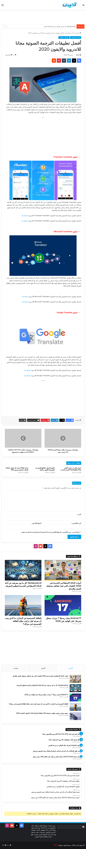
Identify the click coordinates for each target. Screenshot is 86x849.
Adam (78, 55)
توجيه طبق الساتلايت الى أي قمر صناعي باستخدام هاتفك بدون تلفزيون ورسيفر (57, 751)
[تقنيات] (69, 5)
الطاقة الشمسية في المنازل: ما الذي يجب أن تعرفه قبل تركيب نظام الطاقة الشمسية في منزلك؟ (23, 621)
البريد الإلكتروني (76, 523)
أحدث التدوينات (69, 33)
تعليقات (15, 668)
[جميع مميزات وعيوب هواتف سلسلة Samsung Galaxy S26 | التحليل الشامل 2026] (75, 716)
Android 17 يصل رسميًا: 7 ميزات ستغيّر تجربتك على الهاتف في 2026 (46, 695)
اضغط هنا (25, 216)
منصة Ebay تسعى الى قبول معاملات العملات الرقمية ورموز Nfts (16, 469)
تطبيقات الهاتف (64, 37)
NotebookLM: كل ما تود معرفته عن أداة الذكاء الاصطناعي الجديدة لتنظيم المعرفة (51, 26)
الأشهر (43, 668)
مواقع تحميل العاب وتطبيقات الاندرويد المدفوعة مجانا (65, 740)
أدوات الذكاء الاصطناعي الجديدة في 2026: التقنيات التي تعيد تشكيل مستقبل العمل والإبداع (63, 586)
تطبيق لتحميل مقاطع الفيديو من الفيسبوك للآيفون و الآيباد (45, 469)
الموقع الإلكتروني (36, 523)
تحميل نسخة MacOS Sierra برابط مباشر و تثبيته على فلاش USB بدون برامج (57, 757)
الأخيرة (70, 668)
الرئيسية (77, 33)
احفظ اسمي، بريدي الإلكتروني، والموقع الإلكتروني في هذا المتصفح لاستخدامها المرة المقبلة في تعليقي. (50, 532)
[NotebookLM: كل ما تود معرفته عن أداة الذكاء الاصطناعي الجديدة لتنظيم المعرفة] (23, 570)
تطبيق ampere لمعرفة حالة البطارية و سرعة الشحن (64, 745)
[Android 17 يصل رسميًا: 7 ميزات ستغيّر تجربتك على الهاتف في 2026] (63, 605)
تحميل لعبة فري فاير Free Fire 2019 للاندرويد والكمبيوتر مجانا (61, 734)
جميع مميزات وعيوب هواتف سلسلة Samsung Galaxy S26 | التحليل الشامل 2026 (42, 713)
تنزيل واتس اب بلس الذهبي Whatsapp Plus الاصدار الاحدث (71, 469)
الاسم (79, 514)
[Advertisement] (43, 17)
